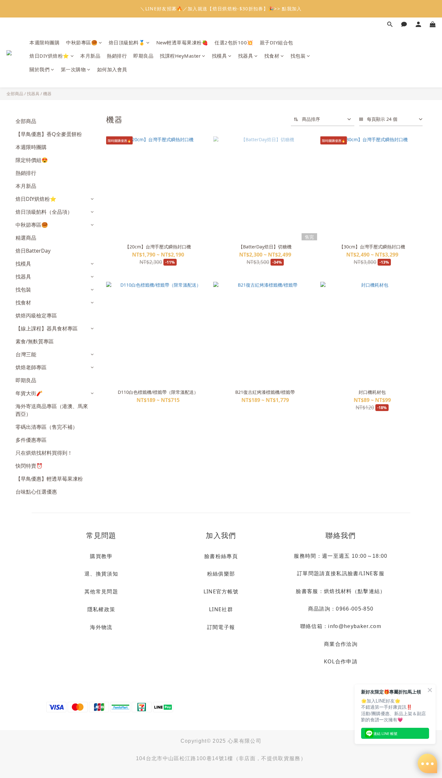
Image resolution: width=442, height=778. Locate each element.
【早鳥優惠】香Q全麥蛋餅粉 (49, 134)
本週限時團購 (44, 42)
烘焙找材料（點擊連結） (355, 591)
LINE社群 (221, 609)
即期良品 (143, 55)
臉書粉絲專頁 (221, 556)
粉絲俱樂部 (221, 573)
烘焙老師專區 (31, 367)
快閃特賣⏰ (29, 465)
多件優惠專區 (31, 439)
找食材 (272, 55)
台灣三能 (26, 354)
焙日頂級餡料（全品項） (44, 211)
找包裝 (298, 55)
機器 (47, 94)
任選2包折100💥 (234, 42)
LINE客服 (372, 573)
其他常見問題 (101, 591)
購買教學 (101, 556)
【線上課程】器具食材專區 (47, 328)
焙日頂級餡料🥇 (127, 42)
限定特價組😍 (32, 160)
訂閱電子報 (221, 627)
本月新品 (90, 55)
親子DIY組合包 (276, 42)
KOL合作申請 (341, 661)
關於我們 (39, 69)
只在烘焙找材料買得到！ (44, 452)
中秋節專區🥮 (81, 42)
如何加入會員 (112, 69)
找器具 (245, 55)
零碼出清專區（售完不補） (47, 426)
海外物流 (101, 627)
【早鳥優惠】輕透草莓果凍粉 (49, 478)
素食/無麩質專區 (35, 341)
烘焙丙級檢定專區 (36, 315)
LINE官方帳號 (221, 591)
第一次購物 (73, 69)
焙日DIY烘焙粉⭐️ (49, 55)
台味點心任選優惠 (36, 491)
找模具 (219, 55)
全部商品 (14, 94)
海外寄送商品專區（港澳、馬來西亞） (52, 410)
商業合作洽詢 (341, 643)
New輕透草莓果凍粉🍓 (182, 42)
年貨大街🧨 (29, 393)
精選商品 (26, 237)
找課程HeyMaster (180, 55)
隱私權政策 (101, 609)
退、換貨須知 (101, 573)
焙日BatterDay (33, 250)
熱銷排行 (117, 55)
